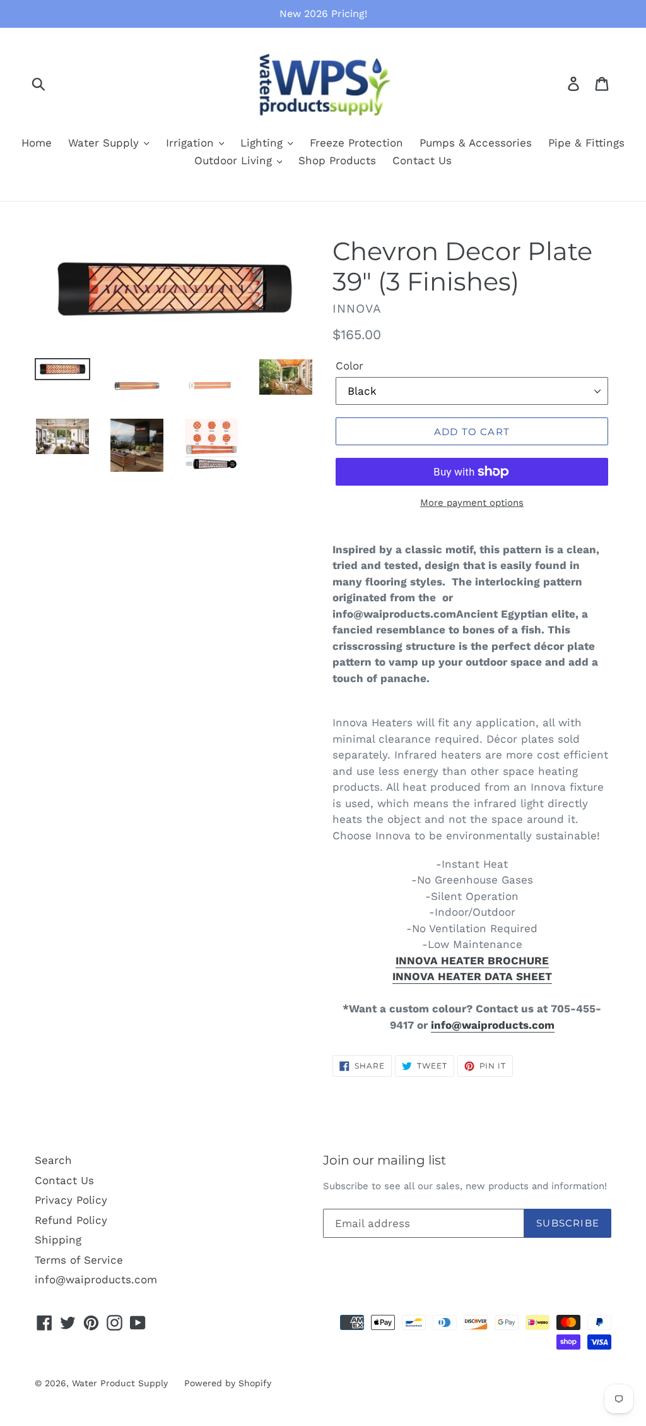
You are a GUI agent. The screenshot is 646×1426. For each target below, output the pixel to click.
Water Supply (105, 142)
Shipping (58, 1239)
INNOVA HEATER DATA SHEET (472, 976)
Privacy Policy (71, 1200)
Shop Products (337, 160)
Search (53, 1160)
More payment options (472, 502)
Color (349, 365)
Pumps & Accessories (476, 142)
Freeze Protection (356, 142)
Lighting (263, 142)
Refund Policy (71, 1220)
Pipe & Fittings (586, 142)
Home (36, 142)
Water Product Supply (120, 1383)
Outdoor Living (235, 160)
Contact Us (422, 160)
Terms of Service (79, 1260)
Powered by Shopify (227, 1383)
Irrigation (192, 142)
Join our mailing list (384, 1160)
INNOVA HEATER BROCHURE (472, 960)
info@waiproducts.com (493, 1025)
